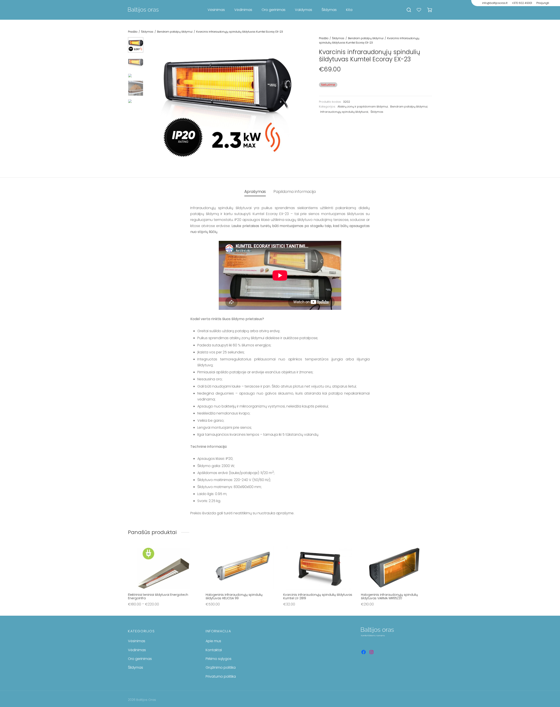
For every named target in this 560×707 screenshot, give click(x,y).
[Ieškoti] (408, 9)
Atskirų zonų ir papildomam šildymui (363, 106)
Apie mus (213, 641)
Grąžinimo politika (221, 667)
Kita (349, 9)
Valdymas (303, 9)
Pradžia (132, 31)
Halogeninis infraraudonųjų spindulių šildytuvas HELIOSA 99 (234, 596)
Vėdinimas (243, 9)
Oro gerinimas (273, 9)
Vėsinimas (216, 9)
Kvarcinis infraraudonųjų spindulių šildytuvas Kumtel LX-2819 (317, 596)
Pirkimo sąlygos (218, 658)
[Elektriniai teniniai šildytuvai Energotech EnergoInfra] (163, 567)
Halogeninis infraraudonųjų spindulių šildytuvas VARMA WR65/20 (389, 596)
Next (298, 102)
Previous (152, 102)
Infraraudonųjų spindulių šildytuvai (344, 112)
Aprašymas (255, 191)
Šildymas (329, 9)
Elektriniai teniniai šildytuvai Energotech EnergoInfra (158, 596)
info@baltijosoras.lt (495, 3)
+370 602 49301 (522, 3)
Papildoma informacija (294, 191)
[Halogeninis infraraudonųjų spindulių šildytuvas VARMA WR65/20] (396, 567)
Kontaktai (214, 649)
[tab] (255, 191)
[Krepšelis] (429, 9)
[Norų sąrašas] (419, 10)
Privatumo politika (221, 676)
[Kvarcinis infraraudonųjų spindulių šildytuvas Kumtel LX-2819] (318, 567)
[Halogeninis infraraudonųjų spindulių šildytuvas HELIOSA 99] (241, 567)
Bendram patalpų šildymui (174, 31)
